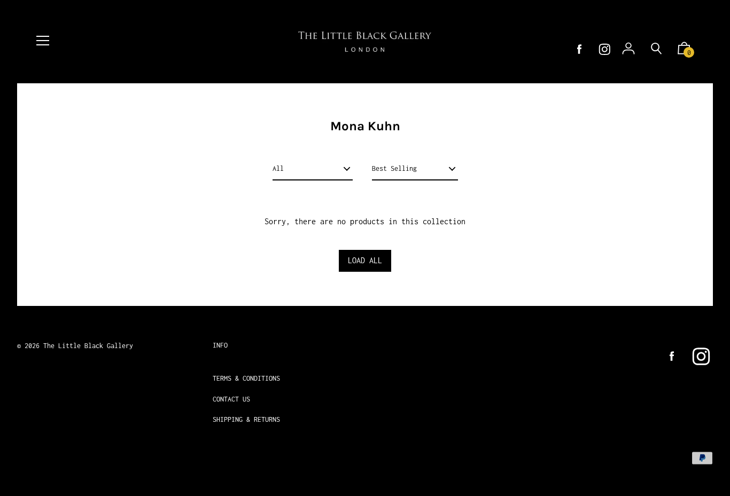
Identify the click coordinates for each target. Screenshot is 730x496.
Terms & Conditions (246, 378)
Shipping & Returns (246, 419)
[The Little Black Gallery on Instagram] (604, 49)
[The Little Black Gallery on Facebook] (579, 49)
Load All (365, 260)
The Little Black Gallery (88, 346)
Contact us (231, 399)
